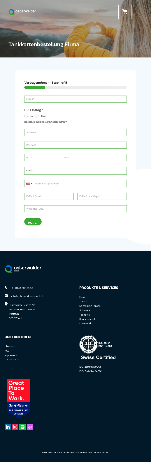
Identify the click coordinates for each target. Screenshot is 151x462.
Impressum (11, 355)
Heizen (83, 297)
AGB (7, 351)
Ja (31, 116)
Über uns (10, 346)
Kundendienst (87, 319)
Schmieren (85, 310)
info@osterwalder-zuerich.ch (27, 296)
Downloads (85, 323)
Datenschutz (12, 359)
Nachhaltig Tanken (90, 306)
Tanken (83, 301)
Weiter (33, 223)
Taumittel (84, 315)
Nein (44, 116)
